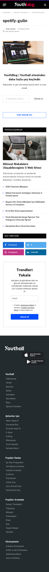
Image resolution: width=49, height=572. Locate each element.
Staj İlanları (11, 478)
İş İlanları (10, 474)
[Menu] (4, 5)
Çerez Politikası (13, 558)
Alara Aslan (10, 29)
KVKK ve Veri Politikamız (16, 550)
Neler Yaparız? (12, 421)
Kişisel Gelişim (12, 528)
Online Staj (11, 482)
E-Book (9, 432)
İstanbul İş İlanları (13, 470)
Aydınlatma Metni (13, 554)
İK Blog (9, 436)
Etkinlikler (10, 395)
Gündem (9, 532)
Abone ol (38, 98)
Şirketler (9, 387)
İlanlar (8, 391)
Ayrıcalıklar (11, 398)
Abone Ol (24, 317)
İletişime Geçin (12, 448)
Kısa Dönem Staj (13, 490)
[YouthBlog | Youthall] (24, 4)
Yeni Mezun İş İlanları (15, 466)
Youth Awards (12, 444)
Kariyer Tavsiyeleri (14, 504)
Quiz (8, 524)
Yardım (9, 383)
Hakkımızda (11, 379)
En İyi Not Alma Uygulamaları (19, 211)
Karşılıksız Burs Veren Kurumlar (20, 226)
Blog (8, 402)
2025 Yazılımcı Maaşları (17, 187)
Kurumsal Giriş (12, 425)
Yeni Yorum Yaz (24, 115)
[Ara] (44, 5)
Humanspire (11, 516)
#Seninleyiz (11, 440)
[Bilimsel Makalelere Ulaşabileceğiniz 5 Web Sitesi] (24, 148)
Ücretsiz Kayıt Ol (13, 428)
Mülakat (9, 512)
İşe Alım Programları (14, 462)
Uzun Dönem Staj (13, 486)
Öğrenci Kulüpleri (13, 406)
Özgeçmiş (10, 508)
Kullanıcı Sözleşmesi (15, 546)
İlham (8, 520)
